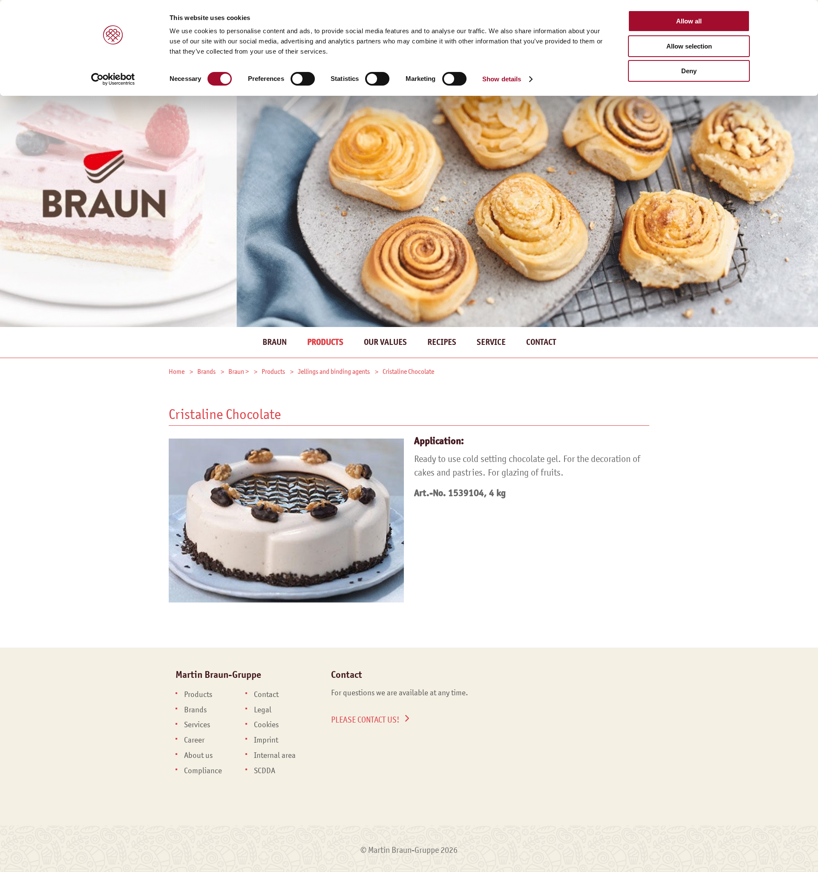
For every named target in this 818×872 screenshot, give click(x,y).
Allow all (689, 21)
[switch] (303, 79)
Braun (274, 342)
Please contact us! (365, 719)
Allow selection (689, 46)
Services (197, 724)
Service (491, 342)
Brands (195, 709)
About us (198, 755)
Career (194, 740)
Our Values (385, 342)
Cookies (266, 724)
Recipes (441, 342)
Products (325, 342)
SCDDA (264, 770)
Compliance (203, 770)
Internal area (275, 755)
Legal (262, 709)
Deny (689, 71)
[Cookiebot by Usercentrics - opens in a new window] (113, 79)
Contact (541, 342)
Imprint (266, 740)
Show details (501, 79)
